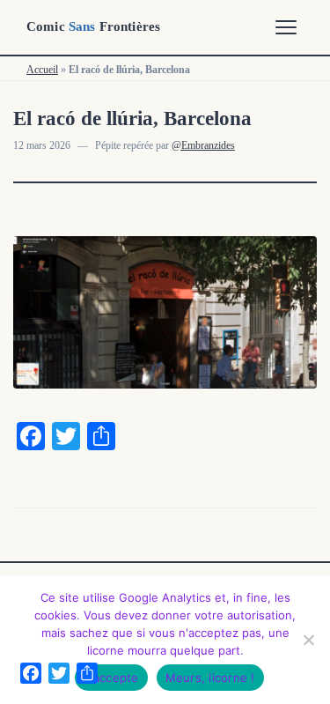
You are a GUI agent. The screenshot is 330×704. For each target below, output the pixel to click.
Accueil (42, 69)
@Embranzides (203, 145)
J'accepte (111, 678)
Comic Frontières (93, 26)
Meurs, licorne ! (210, 678)
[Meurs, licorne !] (308, 639)
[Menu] (286, 27)
